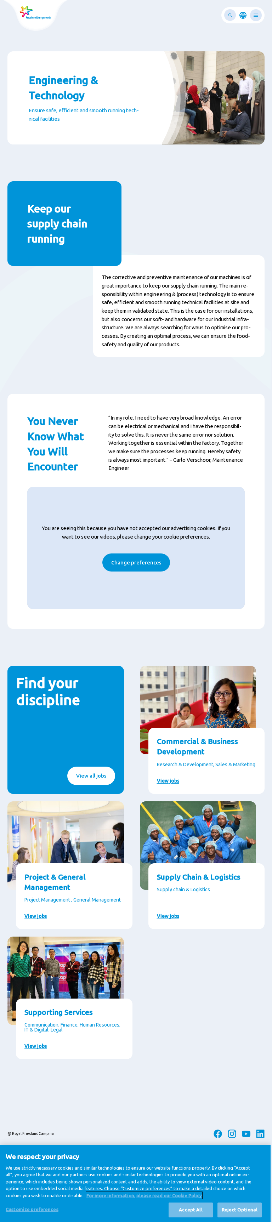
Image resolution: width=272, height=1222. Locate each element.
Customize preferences (32, 1209)
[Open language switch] (243, 15)
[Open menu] (256, 15)
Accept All (190, 1209)
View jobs (168, 781)
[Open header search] (230, 15)
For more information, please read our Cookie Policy (144, 1195)
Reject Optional (240, 1209)
